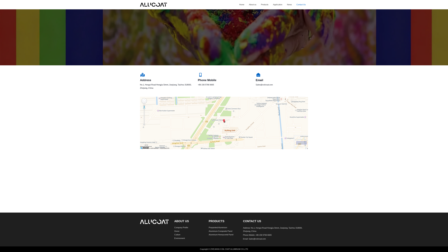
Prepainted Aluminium (218, 228)
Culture (177, 235)
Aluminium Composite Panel (220, 231)
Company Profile (181, 228)
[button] (257, 4)
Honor (176, 231)
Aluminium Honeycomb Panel (221, 235)
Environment (179, 238)
